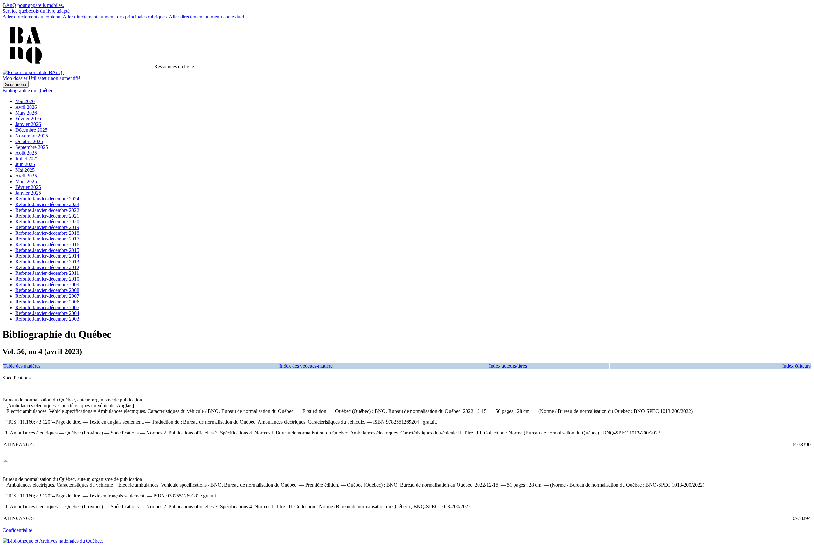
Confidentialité (17, 530)
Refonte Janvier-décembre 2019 (47, 227)
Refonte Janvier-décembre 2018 (47, 233)
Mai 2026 (25, 101)
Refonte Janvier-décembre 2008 (47, 290)
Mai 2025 (25, 170)
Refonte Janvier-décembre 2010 (47, 278)
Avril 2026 (26, 107)
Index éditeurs (796, 366)
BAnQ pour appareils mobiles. (33, 5)
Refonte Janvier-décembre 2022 (47, 210)
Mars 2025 (26, 181)
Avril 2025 (26, 175)
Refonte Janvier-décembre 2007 (47, 296)
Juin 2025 (25, 164)
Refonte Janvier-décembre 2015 (47, 250)
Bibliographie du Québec (28, 90)
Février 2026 (28, 118)
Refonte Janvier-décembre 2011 (47, 273)
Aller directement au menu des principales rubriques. (115, 16)
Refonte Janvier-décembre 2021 (47, 216)
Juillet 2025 (26, 158)
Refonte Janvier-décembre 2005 (47, 307)
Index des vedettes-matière (306, 366)
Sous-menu (15, 84)
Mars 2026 (26, 112)
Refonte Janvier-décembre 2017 (47, 238)
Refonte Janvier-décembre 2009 (47, 284)
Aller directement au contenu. (32, 16)
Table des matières (21, 366)
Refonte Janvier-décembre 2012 (47, 267)
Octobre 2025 (29, 141)
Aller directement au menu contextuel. (207, 16)
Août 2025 (26, 153)
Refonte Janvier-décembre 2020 (47, 221)
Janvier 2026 (28, 124)
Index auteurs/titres (508, 366)
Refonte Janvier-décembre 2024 (47, 198)
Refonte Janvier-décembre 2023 (47, 204)
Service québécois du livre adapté (36, 11)
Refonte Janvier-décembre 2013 (47, 261)
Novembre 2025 (31, 135)
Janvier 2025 (28, 193)
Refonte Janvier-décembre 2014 (47, 256)
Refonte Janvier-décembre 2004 (47, 313)
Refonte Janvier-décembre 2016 (47, 244)
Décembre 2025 (31, 130)
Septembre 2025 (31, 147)
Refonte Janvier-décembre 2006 (47, 301)
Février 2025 (28, 187)
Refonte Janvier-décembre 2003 (47, 319)
